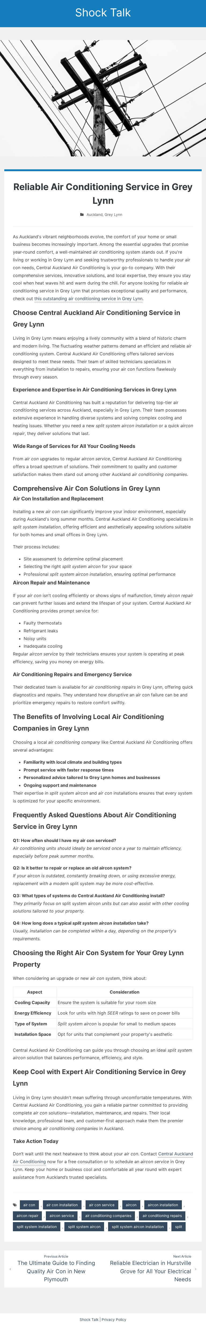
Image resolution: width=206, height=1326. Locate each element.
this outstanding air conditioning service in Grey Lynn (88, 298)
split (178, 1227)
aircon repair (27, 1215)
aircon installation (163, 1205)
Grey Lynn (113, 214)
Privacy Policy (114, 1319)
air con (29, 1205)
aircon (131, 1205)
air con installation (62, 1205)
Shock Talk (103, 12)
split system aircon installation (138, 1227)
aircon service (62, 1215)
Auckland (94, 214)
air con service (102, 1205)
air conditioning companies (108, 1215)
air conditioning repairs (162, 1215)
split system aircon (84, 1227)
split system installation (37, 1227)
